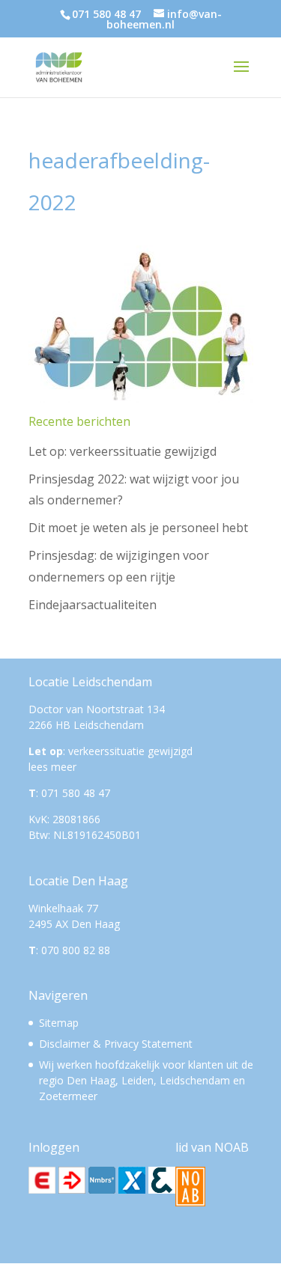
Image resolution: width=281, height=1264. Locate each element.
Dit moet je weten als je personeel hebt (138, 527)
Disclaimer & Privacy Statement (116, 1043)
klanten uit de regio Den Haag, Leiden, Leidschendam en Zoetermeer (146, 1080)
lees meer (52, 767)
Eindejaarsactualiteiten (92, 604)
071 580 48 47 (106, 14)
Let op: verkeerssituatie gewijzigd (122, 451)
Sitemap (59, 1023)
